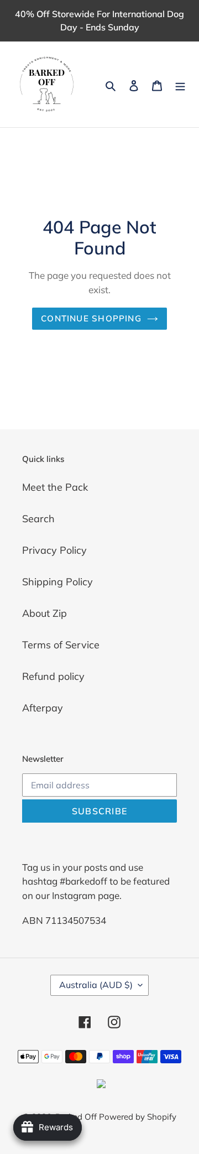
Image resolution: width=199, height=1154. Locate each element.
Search (38, 518)
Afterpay (42, 707)
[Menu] (180, 84)
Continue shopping (91, 318)
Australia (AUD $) (96, 984)
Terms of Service (61, 644)
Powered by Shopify (137, 1116)
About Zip (44, 613)
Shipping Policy (57, 581)
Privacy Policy (54, 550)
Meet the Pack (55, 487)
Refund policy (53, 676)
